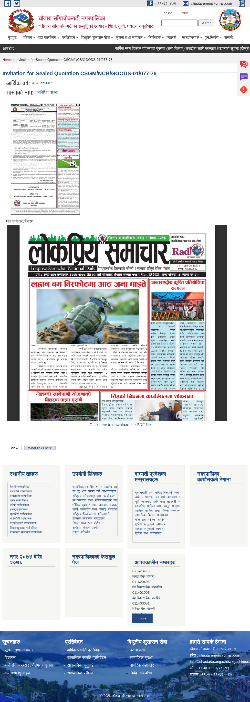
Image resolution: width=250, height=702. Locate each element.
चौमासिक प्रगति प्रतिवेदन (86, 657)
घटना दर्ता (137, 650)
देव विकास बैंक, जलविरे (146, 595)
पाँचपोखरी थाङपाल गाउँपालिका (26, 532)
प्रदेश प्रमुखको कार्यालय (150, 524)
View (16, 448)
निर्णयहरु (154, 37)
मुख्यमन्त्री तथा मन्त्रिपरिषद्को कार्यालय (159, 492)
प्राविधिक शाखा (47, 92)
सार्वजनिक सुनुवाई (80, 665)
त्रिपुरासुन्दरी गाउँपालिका (23, 523)
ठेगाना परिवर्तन (81, 532)
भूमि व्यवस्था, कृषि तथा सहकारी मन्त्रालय (161, 501)
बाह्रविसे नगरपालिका (21, 491)
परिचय (27, 37)
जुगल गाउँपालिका (19, 500)
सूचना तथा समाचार (129, 37)
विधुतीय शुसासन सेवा (95, 37)
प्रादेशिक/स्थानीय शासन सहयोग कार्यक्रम (98, 487)
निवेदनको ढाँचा (141, 673)
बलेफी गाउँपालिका (19, 505)
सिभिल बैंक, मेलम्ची (143, 605)
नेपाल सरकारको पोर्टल (86, 523)
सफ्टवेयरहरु (190, 37)
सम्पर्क (228, 37)
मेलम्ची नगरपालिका (20, 487)
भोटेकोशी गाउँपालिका (21, 518)
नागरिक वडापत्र (142, 665)
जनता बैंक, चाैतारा (143, 573)
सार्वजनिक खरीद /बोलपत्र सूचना (29, 665)
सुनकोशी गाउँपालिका (21, 514)
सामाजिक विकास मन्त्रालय (151, 515)
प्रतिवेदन (68, 37)
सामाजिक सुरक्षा (141, 657)
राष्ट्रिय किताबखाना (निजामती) (92, 514)
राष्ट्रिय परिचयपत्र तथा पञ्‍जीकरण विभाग (98, 496)
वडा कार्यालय (47, 37)
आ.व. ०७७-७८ (42, 83)
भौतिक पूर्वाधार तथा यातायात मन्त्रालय (96, 505)
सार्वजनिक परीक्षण (80, 673)
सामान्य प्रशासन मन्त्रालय (88, 518)
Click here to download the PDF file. (121, 425)
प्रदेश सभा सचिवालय (148, 533)
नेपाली (185, 13)
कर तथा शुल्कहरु (17, 673)
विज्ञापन (10, 657)
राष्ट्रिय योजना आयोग (86, 527)
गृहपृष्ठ (12, 37)
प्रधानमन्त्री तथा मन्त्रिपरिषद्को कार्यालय (98, 500)
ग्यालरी (171, 37)
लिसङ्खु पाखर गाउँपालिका (24, 527)
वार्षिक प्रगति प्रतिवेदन (84, 650)
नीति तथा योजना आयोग (150, 519)
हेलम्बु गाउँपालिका (19, 509)
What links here (40, 448)
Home (7, 60)
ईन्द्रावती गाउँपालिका (21, 496)
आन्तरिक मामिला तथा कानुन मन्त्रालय (159, 506)
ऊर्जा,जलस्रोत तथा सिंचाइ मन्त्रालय (95, 509)
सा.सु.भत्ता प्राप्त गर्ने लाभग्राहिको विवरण (99, 491)
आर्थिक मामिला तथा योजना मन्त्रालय (158, 510)
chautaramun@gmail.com (219, 655)
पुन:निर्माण (212, 37)
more (142, 618)
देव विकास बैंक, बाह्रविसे (147, 584)
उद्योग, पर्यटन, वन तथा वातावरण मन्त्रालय (162, 497)
